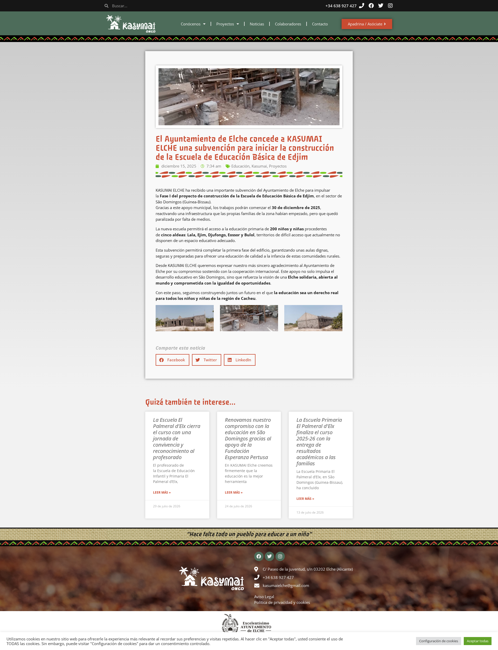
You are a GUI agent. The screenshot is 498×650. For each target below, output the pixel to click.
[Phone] (361, 6)
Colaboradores (288, 23)
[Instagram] (390, 6)
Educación (240, 166)
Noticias (257, 23)
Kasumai (259, 166)
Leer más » (162, 492)
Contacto (320, 23)
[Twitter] (381, 6)
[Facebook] (371, 6)
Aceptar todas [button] (477, 641)
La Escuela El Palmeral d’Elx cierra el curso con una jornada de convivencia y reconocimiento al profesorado (176, 438)
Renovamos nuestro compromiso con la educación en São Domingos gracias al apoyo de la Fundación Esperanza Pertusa (248, 438)
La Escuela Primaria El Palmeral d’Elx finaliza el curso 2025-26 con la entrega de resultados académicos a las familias (319, 441)
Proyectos (225, 23)
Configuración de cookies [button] (438, 641)
